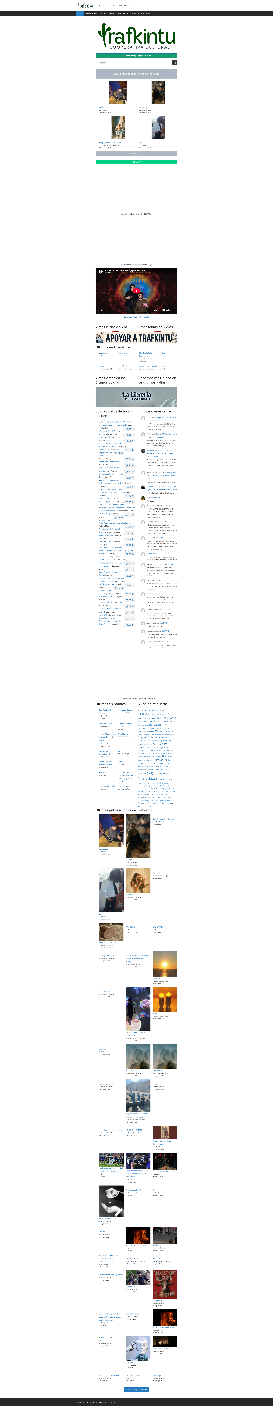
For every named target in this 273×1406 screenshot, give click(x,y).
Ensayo (144, 737)
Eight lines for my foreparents (111, 1275)
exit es (155, 1084)
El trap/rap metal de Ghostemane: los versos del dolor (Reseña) (110, 621)
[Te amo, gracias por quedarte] (165, 1161)
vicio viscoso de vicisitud (162, 1348)
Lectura (150, 756)
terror (158, 797)
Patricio (150, 486)
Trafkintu (171, 800)
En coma (102, 1049)
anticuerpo (157, 1375)
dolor (162, 731)
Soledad (163, 794)
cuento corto (156, 728)
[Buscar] (174, 62)
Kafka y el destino (106, 535)
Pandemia (153, 769)
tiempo (141, 800)
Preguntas (157, 786)
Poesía (147, 778)
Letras (168, 756)
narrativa (142, 766)
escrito (159, 741)
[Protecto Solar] (165, 964)
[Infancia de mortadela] (111, 932)
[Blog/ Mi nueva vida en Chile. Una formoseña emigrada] (138, 1095)
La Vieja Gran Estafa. (107, 786)
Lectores (142, 756)
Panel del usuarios (139, 14)
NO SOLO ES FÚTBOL (134, 1130)
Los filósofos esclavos (107, 584)
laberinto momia (132, 1314)
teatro (151, 797)
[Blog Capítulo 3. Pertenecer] (118, 127)
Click (100, 1340)
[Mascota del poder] (111, 1257)
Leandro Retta (152, 497)
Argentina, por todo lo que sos (111, 1130)
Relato (150, 789)
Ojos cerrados (104, 991)
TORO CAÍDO (104, 615)
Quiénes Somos (91, 14)
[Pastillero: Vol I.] (111, 1201)
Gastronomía (143, 753)
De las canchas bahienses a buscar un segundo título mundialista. (137, 1174)
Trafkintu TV (123, 14)
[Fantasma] (158, 92)
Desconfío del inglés (134, 1190)
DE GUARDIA (158, 927)
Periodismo (166, 769)
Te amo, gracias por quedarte (164, 1171)
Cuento (160, 724)
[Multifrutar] (165, 1235)
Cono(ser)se (157, 1070)
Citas (159, 721)
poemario (158, 774)
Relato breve (160, 789)
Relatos (171, 789)
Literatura (164, 760)
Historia (153, 753)
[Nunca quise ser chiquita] (138, 1235)
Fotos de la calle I (105, 541)
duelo (140, 734)
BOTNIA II (169, 505)
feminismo (168, 748)
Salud (165, 791)
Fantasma (143, 107)
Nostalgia (158, 766)
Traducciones (160, 800)
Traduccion (149, 800)
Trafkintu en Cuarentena (149, 803)
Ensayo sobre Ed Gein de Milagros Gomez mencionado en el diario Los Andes (110, 1317)
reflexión (142, 789)
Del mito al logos (105, 514)
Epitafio (102, 449)
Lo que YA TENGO (133, 1258)
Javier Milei (170, 753)
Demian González (154, 450)
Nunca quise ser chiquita (136, 1245)
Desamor (152, 731)
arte (141, 718)
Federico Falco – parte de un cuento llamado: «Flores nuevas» (137, 958)
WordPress (111, 1402)
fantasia (159, 748)
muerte (155, 764)
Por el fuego (123, 734)
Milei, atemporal (105, 723)
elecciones (169, 734)
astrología (150, 718)
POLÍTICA (168, 783)
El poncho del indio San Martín (111, 474)
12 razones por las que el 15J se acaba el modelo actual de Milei (161, 453)
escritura (142, 748)
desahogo (142, 731)
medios (147, 764)
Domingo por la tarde (107, 955)
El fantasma (130, 1070)
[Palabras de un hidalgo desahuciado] (165, 1133)
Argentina (165, 714)
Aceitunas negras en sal (108, 596)
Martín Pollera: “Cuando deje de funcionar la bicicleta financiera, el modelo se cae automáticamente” (117, 507)
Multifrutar (157, 1245)
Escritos (159, 744)
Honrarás (102, 1232)
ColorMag (102, 1402)
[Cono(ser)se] (165, 1056)
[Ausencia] (138, 880)
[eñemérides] (165, 1284)
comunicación (169, 721)
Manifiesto (157, 1258)
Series (172, 791)
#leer (141, 710)
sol (156, 794)
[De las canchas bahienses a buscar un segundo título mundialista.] (138, 1161)
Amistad (160, 710)
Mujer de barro (124, 786)
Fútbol (169, 750)
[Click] (107, 1337)
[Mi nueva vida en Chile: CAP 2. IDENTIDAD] (138, 1009)
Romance (157, 791)
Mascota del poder (125, 710)
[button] (148, 13)
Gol (162, 497)
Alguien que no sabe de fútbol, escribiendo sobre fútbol (161, 475)
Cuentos (165, 728)
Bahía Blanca (166, 718)
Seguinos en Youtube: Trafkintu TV (136, 317)
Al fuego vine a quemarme (163, 1327)
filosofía (149, 751)
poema (145, 773)
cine (153, 721)
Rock (150, 792)
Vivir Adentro (145, 806)
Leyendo (141, 760)
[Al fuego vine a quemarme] (165, 1317)
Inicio (79, 14)
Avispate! (102, 772)
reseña (142, 791)
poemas (168, 773)
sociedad (148, 794)
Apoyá (103, 14)
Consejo (121, 761)
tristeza (165, 803)
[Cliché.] (158, 127)
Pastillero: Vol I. (105, 1218)
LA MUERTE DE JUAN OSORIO (110, 602)
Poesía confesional (165, 779)
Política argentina (145, 786)
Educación (159, 734)
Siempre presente (106, 1084)
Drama (169, 731)
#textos (150, 710)
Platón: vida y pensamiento (110, 462)
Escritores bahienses (145, 744)
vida (173, 803)
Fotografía (159, 751)
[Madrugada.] (118, 92)
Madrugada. (104, 107)
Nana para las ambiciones (109, 1375)
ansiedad (155, 714)
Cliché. (141, 142)
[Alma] (165, 999)
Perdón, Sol (123, 366)
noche (150, 766)
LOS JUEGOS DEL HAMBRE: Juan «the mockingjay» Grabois (126, 775)
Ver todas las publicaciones (136, 1389)
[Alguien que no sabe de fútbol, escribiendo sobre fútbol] (111, 1160)
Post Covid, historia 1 (107, 437)
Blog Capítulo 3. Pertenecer (110, 142)
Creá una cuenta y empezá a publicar (136, 55)
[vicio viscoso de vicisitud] (165, 1341)
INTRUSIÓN (163, 366)
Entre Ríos (142, 741)
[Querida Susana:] (138, 1277)
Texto (167, 797)
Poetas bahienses (153, 783)
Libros (112, 14)
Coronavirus (145, 725)
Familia (151, 748)
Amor (144, 713)
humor (161, 753)
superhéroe (142, 797)
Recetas (167, 786)
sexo (140, 794)
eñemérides (157, 1300)
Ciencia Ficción (143, 721)
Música (164, 764)
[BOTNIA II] (138, 1348)
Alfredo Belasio (153, 553)
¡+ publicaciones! (136, 153)
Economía (149, 734)
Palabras (142, 769)
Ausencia (102, 366)
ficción (141, 750)
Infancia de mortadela (148, 366)
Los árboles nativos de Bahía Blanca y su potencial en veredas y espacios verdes (116, 550)
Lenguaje (159, 756)
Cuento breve (144, 728)
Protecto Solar (158, 978)
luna (140, 764)
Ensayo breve (160, 737)
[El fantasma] (138, 1056)
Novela (167, 766)
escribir (150, 741)
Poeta (140, 783)
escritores (170, 741)
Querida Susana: (132, 1287)
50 (119, 751)
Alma (155, 1013)
